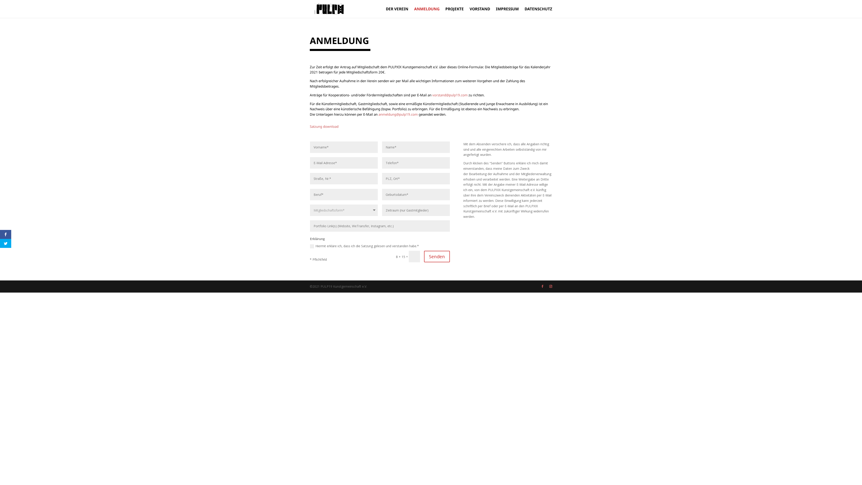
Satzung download (324, 126)
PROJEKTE (454, 9)
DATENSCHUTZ (538, 9)
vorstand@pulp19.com (450, 95)
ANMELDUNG (427, 9)
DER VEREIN (397, 9)
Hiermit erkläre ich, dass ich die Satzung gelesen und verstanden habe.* (367, 246)
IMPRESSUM (507, 9)
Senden (437, 257)
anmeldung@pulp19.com (398, 114)
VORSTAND (480, 9)
